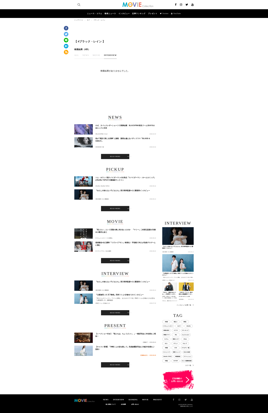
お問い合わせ (135, 404)
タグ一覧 (188, 365)
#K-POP (175, 360)
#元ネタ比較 (187, 352)
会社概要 (123, 404)
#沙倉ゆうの (106, 303)
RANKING (133, 400)
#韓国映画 (177, 356)
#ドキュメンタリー (100, 238)
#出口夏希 (108, 251)
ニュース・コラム (94, 13)
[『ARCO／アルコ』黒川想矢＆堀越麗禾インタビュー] (186, 286)
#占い (166, 343)
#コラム (166, 339)
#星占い (176, 321)
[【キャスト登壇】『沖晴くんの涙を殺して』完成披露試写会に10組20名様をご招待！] (83, 351)
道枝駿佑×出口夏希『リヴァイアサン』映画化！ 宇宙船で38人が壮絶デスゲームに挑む (125, 244)
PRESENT (157, 400)
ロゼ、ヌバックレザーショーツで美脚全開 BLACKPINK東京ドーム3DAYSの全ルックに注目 (125, 127)
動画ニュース (110, 13)
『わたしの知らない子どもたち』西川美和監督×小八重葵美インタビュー (122, 190)
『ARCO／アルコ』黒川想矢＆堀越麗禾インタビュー (186, 293)
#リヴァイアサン (100, 251)
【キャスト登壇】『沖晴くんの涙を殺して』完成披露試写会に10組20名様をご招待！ (124, 348)
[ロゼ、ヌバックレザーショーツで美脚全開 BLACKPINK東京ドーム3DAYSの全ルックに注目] (83, 129)
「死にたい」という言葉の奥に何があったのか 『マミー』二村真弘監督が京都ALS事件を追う (125, 231)
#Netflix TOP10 (104, 186)
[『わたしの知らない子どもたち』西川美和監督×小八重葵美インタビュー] (83, 194)
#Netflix (97, 186)
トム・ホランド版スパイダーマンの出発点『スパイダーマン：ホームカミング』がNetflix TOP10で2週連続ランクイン (125, 179)
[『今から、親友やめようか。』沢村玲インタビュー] (169, 286)
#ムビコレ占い (186, 334)
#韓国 (166, 347)
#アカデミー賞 (185, 347)
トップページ (78, 20)
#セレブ (185, 343)
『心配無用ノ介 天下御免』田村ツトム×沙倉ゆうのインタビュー (119, 295)
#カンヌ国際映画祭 (187, 360)
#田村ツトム (98, 303)
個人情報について (111, 404)
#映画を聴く (166, 330)
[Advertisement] (115, 30)
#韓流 (184, 321)
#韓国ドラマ (166, 334)
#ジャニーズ (166, 352)
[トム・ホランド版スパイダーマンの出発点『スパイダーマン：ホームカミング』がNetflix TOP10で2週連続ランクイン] (83, 181)
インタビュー (124, 13)
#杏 (103, 147)
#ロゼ (105, 134)
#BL (176, 334)
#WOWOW (98, 147)
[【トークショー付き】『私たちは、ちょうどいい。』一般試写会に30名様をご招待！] (83, 338)
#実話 (166, 360)
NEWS (105, 400)
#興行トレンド (176, 352)
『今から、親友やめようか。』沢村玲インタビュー (169, 293)
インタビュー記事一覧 (184, 305)
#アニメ (176, 343)
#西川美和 (98, 199)
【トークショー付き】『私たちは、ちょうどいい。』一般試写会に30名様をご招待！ (125, 335)
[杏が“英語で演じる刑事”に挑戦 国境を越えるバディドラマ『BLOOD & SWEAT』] (83, 142)
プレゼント (152, 13)
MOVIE (145, 400)
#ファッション (187, 356)
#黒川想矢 (181, 299)
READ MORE (115, 156)
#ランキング (185, 330)
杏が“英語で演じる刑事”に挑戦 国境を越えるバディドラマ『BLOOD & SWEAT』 (122, 140)
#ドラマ (176, 330)
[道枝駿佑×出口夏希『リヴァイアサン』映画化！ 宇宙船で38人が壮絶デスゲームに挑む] (83, 246)
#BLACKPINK (99, 134)
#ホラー (179, 326)
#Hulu (185, 339)
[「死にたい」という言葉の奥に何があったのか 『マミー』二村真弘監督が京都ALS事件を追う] (83, 233)
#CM (175, 347)
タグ (88, 20)
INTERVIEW (118, 400)
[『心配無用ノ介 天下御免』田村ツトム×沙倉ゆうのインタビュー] (83, 298)
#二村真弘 (109, 238)
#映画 (166, 321)
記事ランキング (139, 13)
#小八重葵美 (105, 199)
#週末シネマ (176, 339)
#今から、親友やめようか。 (168, 300)
